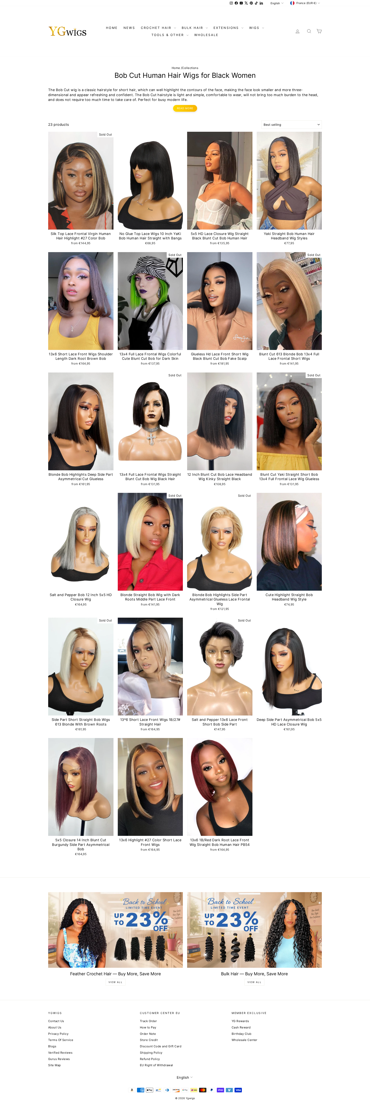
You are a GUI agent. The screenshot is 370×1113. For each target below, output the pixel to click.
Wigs (255, 28)
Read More (185, 108)
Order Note (148, 1034)
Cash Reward (241, 1027)
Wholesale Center (244, 1040)
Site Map (54, 1065)
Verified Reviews (60, 1052)
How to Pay (148, 1027)
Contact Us (56, 1021)
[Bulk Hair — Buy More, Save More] (254, 930)
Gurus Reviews (59, 1059)
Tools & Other (168, 35)
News (129, 28)
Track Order (148, 1021)
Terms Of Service (60, 1040)
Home (176, 68)
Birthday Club (241, 1034)
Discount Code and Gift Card (160, 1046)
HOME (112, 28)
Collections (190, 68)
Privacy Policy (58, 1034)
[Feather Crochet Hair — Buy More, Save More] (115, 930)
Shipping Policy (151, 1052)
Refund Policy (150, 1059)
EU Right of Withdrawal (156, 1065)
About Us (54, 1027)
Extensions (227, 28)
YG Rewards (240, 1021)
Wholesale (206, 35)
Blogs (52, 1046)
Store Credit (149, 1040)
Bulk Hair (193, 28)
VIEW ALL (115, 982)
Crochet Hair (157, 28)
